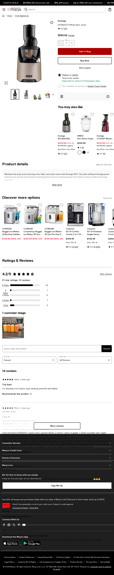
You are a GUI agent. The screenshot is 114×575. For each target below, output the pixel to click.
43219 (75, 75)
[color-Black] (84, 152)
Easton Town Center (97, 86)
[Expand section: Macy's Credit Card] (57, 450)
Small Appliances (22, 16)
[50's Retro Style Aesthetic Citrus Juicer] (86, 122)
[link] (66, 144)
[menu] (4, 9)
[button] (29, 59)
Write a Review (106, 274)
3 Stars (5, 295)
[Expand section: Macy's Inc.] (57, 465)
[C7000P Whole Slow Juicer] (105, 122)
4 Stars (5, 290)
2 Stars (5, 300)
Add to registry (85, 68)
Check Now (33, 508)
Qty (66, 40)
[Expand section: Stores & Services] (57, 457)
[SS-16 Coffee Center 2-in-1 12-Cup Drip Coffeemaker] (75, 214)
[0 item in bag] (110, 9)
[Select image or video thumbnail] (15, 94)
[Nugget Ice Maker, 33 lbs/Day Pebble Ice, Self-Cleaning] (11, 214)
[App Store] (10, 543)
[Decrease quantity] (60, 43)
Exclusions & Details (20, 508)
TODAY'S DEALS (10, 3)
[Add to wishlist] (51, 22)
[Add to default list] (73, 114)
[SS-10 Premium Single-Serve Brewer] (96, 214)
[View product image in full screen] (6, 83)
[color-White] (79, 152)
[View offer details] (85, 96)
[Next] (53, 94)
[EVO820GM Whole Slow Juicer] (66, 122)
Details (71, 35)
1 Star (5, 305)
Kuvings (62, 20)
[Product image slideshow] (29, 53)
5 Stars (5, 285)
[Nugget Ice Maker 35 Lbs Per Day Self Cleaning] (54, 214)
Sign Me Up (57, 485)
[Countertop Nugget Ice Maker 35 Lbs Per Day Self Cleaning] (33, 214)
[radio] (79, 152)
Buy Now (84, 60)
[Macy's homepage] (3, 16)
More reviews (57, 426)
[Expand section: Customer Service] (57, 443)
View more (57, 185)
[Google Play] (31, 543)
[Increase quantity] (72, 43)
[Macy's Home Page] (14, 9)
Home (9, 16)
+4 (88, 152)
